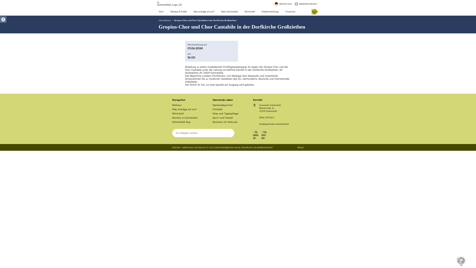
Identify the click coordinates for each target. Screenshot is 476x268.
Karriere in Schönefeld (185, 117)
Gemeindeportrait (223, 105)
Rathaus (176, 105)
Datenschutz (201, 147)
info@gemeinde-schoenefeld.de (274, 124)
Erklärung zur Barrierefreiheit (257, 147)
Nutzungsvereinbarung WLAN (225, 147)
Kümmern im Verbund (225, 121)
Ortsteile (218, 109)
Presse (300, 147)
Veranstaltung (164, 20)
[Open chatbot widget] (461, 261)
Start (161, 11)
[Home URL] (169, 4)
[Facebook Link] (257, 137)
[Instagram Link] (265, 137)
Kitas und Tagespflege (225, 113)
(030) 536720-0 (266, 117)
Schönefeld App (181, 121)
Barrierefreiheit (308, 4)
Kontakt (176, 147)
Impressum (187, 147)
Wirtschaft (178, 113)
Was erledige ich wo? (203, 11)
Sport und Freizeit (223, 117)
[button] (3, 19)
